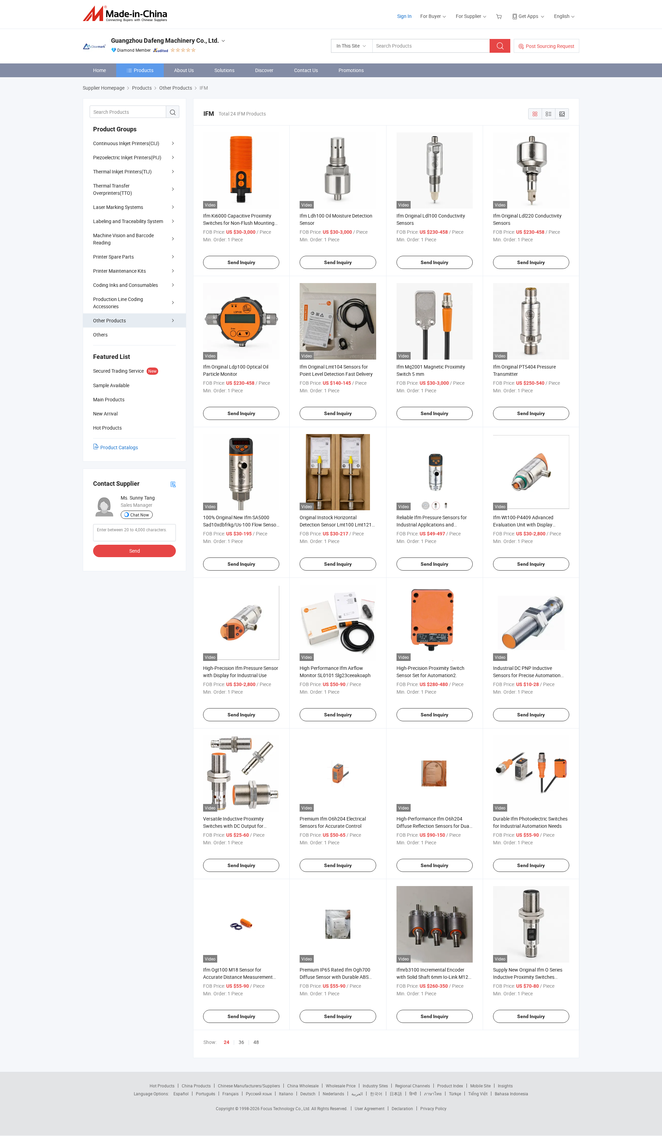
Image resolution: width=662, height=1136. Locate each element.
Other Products (109, 320)
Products (143, 70)
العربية (357, 1093)
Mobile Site (480, 1085)
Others (100, 334)
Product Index (450, 1085)
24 (226, 1042)
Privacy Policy (433, 1108)
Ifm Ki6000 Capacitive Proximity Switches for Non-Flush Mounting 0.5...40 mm (238, 222)
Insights (505, 1085)
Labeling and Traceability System (128, 221)
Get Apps (528, 16)
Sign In (404, 16)
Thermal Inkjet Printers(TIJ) (122, 171)
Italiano (286, 1093)
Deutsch (307, 1093)
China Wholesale (303, 1085)
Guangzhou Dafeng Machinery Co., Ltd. (165, 40)
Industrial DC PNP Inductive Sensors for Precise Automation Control (527, 675)
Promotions (351, 70)
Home (99, 70)
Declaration (402, 1108)
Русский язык (259, 1093)
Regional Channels (412, 1085)
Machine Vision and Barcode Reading (123, 239)
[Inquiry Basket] (499, 16)
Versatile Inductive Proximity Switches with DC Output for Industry (233, 825)
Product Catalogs (119, 447)
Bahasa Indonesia (511, 1093)
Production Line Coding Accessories (118, 303)
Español (181, 1093)
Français (230, 1093)
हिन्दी (413, 1093)
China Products (196, 1085)
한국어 (376, 1093)
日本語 (396, 1093)
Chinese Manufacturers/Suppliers (249, 1085)
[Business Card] (173, 484)
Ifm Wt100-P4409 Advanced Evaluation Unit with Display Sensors (523, 524)
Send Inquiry (241, 262)
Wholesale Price (340, 1085)
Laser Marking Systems (118, 207)
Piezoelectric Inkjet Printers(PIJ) (127, 157)
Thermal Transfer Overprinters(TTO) (112, 189)
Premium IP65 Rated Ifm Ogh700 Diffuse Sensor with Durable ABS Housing (335, 976)
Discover (264, 70)
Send (134, 550)
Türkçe (455, 1093)
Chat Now (139, 514)
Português (205, 1093)
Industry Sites (375, 1085)
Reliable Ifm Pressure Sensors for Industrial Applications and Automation (432, 524)
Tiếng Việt (478, 1093)
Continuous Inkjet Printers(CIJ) (126, 143)
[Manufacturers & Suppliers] (127, 14)
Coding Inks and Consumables (125, 285)
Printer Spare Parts (113, 256)
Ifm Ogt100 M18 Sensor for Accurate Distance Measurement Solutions (238, 976)
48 (256, 1042)
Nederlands (333, 1093)
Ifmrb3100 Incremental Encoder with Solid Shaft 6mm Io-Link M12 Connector (432, 976)
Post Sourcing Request (550, 46)
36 (241, 1042)
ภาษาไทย (433, 1093)
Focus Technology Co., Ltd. (286, 1108)
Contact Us (306, 70)
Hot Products (162, 1085)
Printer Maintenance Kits (119, 271)
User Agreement (369, 1108)
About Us (184, 70)
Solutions (224, 70)
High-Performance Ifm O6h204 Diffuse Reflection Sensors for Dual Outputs (433, 825)
